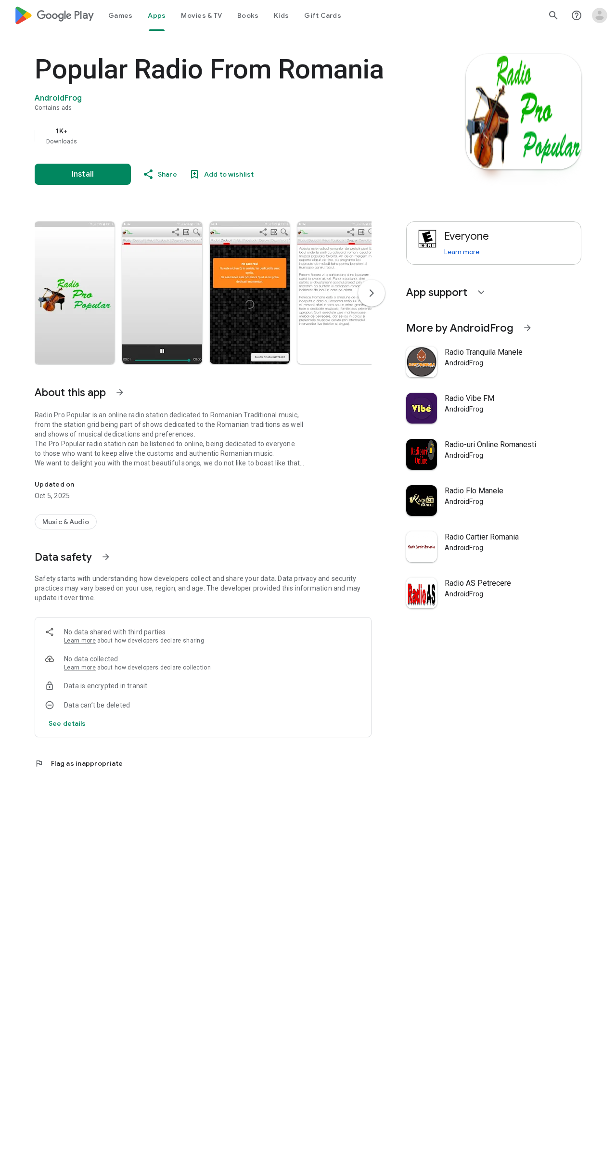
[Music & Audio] (66, 522)
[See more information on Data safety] (105, 556)
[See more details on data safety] (67, 723)
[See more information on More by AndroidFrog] (527, 327)
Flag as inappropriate (79, 763)
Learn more (80, 640)
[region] (227, 135)
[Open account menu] (599, 15)
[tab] (120, 15)
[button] (75, 292)
